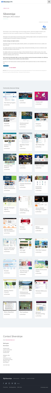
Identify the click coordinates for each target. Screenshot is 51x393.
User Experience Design (10, 72)
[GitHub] (9, 383)
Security (4, 72)
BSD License (19, 387)
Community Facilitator (43, 22)
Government (22, 70)
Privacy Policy (5, 387)
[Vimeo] (12, 383)
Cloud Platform (30, 378)
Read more (9, 100)
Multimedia (37, 70)
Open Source (16, 378)
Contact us (6, 65)
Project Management (43, 70)
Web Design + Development (18, 72)
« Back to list (6, 8)
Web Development (27, 72)
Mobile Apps (27, 70)
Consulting (12, 70)
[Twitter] (6, 383)
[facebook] (4, 383)
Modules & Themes (32, 70)
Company (23, 378)
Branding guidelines (12, 387)
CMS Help (8, 70)
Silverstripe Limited (44, 387)
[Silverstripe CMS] (6, 2)
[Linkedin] (15, 383)
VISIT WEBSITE (13, 67)
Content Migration (17, 70)
